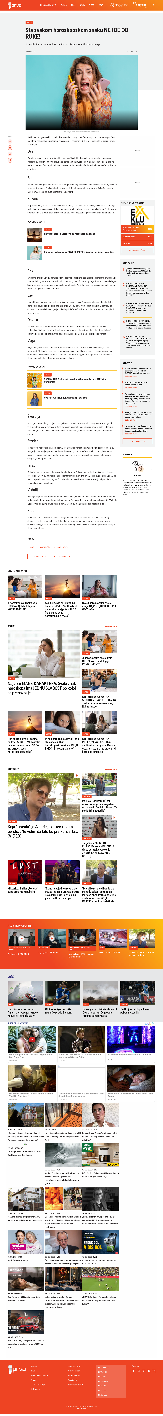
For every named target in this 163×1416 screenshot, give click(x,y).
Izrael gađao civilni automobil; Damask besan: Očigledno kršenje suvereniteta (100, 1012)
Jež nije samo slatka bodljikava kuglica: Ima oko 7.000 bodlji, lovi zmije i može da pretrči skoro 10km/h (139, 272)
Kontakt (34, 1366)
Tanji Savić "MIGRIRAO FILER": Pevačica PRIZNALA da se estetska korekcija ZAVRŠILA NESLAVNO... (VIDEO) (98, 850)
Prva (33, 1371)
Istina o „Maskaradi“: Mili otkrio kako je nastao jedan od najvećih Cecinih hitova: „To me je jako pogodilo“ (99, 806)
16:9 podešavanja (38, 1384)
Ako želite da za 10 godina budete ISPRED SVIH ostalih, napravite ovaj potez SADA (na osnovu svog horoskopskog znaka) (61, 609)
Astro (29, 22)
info (10, 1004)
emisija (64, 5)
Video (91, 5)
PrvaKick (102, 1386)
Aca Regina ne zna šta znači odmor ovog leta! (141, 953)
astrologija (45, 547)
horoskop (31, 547)
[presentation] (123, 470)
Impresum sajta (74, 1366)
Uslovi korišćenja (74, 1371)
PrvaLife (102, 1390)
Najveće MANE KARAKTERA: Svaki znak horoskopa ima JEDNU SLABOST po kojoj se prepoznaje (42, 688)
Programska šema (48, 5)
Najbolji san (44, 948)
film (73, 5)
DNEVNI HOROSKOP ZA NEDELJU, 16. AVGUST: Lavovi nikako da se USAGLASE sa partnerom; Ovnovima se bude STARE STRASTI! (139, 308)
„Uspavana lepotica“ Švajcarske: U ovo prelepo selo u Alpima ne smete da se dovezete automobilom (138, 428)
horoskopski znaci (62, 547)
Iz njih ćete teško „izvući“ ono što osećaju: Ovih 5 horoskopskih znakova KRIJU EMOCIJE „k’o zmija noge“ (62, 743)
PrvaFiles (102, 1395)
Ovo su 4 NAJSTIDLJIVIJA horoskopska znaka (65, 398)
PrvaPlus (102, 1372)
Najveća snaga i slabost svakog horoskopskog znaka (69, 234)
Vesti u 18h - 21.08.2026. (110, 952)
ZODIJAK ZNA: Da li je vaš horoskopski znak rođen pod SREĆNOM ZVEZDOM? (75, 381)
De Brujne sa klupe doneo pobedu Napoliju (135, 1011)
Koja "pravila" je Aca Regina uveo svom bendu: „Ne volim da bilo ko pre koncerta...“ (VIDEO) (43, 831)
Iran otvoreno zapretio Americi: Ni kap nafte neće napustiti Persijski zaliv (23, 1012)
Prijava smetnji (74, 1375)
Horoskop (127, 454)
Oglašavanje (35, 1389)
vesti (101, 5)
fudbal (49, 1004)
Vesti (102, 948)
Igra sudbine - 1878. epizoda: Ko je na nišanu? (81, 955)
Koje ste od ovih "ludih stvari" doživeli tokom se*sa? (136, 384)
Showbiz (12, 821)
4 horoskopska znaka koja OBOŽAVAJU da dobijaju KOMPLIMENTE (23, 606)
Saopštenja (72, 1380)
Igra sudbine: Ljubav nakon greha (19, 949)
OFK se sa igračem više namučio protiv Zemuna (58, 1011)
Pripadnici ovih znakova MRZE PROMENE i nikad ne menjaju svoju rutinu (79, 252)
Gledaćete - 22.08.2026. (18, 954)
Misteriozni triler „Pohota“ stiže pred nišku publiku (23, 890)
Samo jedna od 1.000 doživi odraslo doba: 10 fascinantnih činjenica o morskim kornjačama (138, 415)
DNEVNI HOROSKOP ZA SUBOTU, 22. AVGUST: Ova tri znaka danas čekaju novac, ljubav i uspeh (99, 701)
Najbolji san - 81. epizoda (49, 952)
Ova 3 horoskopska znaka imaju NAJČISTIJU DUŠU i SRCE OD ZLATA (99, 606)
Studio (33, 1380)
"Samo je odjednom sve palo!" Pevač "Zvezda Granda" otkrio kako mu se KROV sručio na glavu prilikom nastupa (62, 893)
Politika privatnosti (75, 1384)
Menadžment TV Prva (39, 1375)
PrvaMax (102, 1377)
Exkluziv (134, 948)
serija (82, 5)
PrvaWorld (103, 1381)
